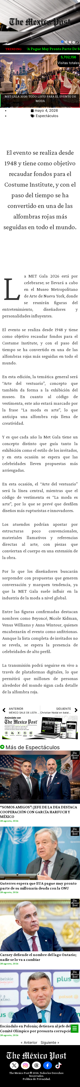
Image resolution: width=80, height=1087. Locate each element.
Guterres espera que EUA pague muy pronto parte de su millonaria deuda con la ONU (38, 885)
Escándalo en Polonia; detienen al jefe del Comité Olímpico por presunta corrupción (37, 1028)
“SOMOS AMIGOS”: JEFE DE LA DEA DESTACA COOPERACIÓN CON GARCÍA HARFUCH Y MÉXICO (38, 812)
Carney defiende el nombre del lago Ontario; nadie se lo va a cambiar (38, 957)
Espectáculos (47, 115)
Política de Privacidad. (36, 1079)
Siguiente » (50, 1042)
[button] (74, 1028)
